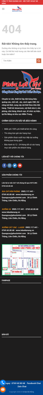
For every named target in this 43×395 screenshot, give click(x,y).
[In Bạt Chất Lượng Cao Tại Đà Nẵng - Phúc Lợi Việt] (17, 9)
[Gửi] (38, 60)
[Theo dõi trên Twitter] (14, 165)
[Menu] (3, 9)
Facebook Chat (34, 383)
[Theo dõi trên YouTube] (20, 165)
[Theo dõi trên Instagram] (9, 165)
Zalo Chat (22, 386)
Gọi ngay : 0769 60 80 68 (13, 383)
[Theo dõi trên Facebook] (4, 165)
